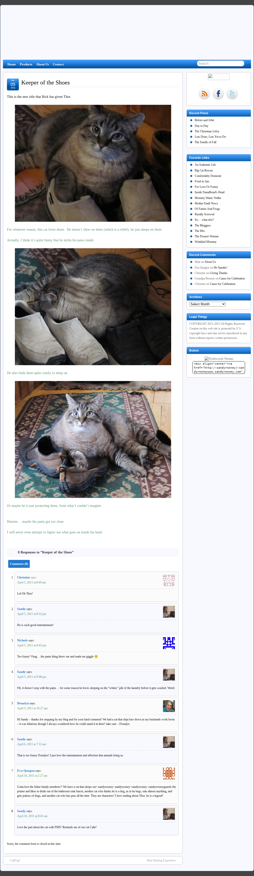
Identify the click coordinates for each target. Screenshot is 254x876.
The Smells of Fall (205, 142)
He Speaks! (220, 267)
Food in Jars (202, 181)
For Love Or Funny (206, 187)
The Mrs (200, 231)
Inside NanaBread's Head (209, 192)
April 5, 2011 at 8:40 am (31, 582)
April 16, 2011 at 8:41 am (32, 816)
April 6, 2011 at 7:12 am (31, 744)
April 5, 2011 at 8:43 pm (31, 645)
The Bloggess (203, 225)
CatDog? (15, 860)
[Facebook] (218, 94)
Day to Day (201, 126)
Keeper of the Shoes (45, 82)
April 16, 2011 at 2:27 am (32, 775)
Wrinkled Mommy (206, 242)
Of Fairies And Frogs (207, 209)
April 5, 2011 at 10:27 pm (32, 708)
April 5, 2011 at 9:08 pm (31, 677)
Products (26, 64)
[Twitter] (232, 94)
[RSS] (204, 94)
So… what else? (204, 219)
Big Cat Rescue (204, 170)
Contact (58, 64)
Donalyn (23, 703)
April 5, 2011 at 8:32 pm (31, 614)
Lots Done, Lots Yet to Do (210, 136)
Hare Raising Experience (161, 860)
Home (11, 64)
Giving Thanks (218, 273)
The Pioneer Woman (207, 236)
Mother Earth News (206, 203)
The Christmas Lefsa (207, 131)
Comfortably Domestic (208, 176)
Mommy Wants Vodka (208, 198)
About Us (42, 64)
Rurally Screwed (204, 214)
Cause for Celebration (232, 278)
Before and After (204, 120)
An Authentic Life (205, 164)
